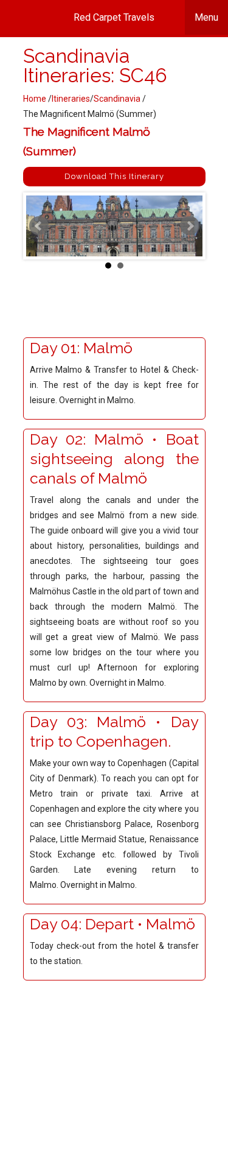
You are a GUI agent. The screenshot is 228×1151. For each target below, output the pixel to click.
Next (189, 226)
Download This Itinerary (114, 176)
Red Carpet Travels (146, 17)
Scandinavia (118, 99)
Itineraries (71, 99)
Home (34, 99)
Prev (39, 226)
